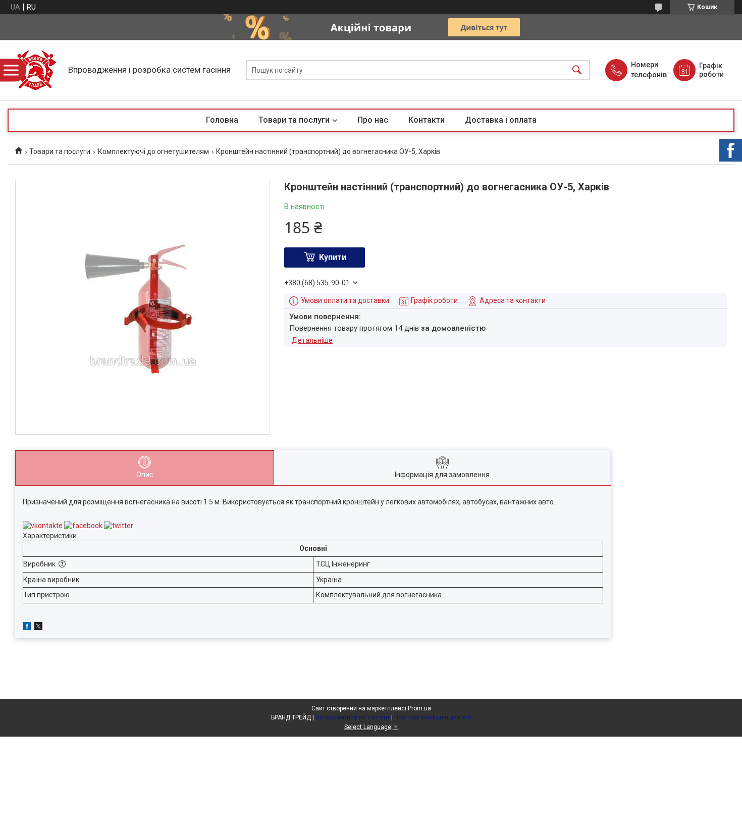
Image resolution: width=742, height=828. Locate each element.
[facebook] (27, 628)
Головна (222, 120)
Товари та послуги (294, 120)
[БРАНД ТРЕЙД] (35, 70)
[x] (38, 628)
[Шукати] (577, 70)
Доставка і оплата (501, 120)
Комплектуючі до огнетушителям (153, 151)
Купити (332, 257)
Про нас (372, 120)
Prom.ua (419, 708)
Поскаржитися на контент (352, 717)
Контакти (426, 120)
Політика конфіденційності (432, 717)
